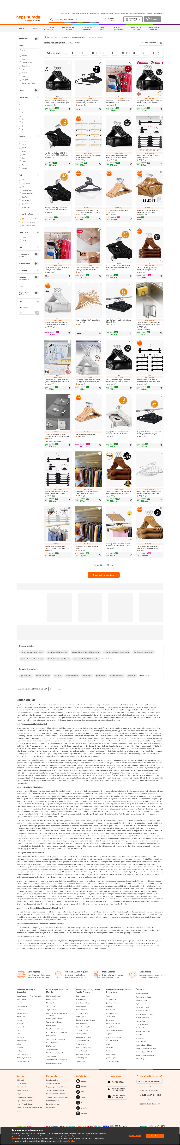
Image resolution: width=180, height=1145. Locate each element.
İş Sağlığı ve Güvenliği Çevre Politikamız (30, 1107)
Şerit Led (19, 1034)
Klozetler (19, 1020)
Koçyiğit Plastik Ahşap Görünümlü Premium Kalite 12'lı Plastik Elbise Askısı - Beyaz (117, 433)
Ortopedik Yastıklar (82, 1030)
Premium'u (30, 20)
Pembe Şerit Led (81, 1034)
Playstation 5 (140, 1028)
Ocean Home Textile (28, 83)
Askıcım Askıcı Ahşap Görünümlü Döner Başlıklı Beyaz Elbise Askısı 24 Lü (57, 323)
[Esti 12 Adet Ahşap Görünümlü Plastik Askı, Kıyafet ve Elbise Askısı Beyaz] (88, 358)
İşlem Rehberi (50, 1107)
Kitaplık (19, 1030)
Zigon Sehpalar (111, 999)
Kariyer (19, 1094)
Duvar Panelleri (22, 1041)
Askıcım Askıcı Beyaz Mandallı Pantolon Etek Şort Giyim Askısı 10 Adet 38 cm (56, 547)
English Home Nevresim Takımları (57, 1032)
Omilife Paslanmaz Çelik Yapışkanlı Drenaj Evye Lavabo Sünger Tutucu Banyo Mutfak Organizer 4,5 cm (148, 323)
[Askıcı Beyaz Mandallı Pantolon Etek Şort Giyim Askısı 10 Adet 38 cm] (57, 524)
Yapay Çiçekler (111, 1027)
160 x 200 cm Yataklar (83, 1054)
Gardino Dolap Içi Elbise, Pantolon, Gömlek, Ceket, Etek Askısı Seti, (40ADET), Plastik (87, 102)
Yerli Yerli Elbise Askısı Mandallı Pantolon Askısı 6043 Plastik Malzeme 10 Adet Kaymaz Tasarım (149, 381)
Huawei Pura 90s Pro (142, 1018)
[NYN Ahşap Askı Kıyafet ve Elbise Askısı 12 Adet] (119, 188)
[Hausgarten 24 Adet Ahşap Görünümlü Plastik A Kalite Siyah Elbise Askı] (149, 79)
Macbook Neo (140, 1021)
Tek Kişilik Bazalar (112, 1041)
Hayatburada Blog (52, 1080)
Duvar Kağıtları (21, 999)
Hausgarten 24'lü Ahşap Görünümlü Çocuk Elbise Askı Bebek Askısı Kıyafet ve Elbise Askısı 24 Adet (58, 381)
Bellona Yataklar (51, 999)
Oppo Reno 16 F (141, 1042)
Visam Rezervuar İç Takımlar (55, 1039)
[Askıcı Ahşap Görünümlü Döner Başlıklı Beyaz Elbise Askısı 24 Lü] (57, 300)
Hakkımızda (20, 1080)
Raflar (108, 996)
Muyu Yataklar (51, 1003)
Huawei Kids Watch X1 (143, 1011)
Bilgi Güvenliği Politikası (24, 1101)
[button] (57, 109)
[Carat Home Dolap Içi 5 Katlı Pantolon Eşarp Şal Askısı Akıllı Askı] (57, 246)
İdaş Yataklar (50, 1046)
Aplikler (19, 1044)
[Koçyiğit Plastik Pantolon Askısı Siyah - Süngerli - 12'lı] (119, 300)
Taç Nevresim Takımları (53, 1022)
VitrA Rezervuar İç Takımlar (55, 1053)
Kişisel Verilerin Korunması (25, 1097)
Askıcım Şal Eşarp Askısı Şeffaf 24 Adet (87, 547)
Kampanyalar (94, 13)
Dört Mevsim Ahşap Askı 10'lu (85, 434)
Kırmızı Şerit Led (81, 1051)
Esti (23, 69)
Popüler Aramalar (141, 1000)
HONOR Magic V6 (141, 1059)
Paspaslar (109, 1034)
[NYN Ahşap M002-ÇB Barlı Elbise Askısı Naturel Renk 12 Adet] (149, 188)
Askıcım (24, 55)
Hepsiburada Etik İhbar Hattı (149, 1104)
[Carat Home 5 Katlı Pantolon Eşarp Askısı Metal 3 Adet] (119, 79)
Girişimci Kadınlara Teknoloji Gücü (57, 1094)
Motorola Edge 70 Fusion (144, 1031)
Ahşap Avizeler (81, 1044)
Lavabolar (20, 1047)
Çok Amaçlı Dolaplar (112, 1003)
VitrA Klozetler (51, 1006)
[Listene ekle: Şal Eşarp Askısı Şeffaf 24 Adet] (99, 508)
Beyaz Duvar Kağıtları (83, 1027)
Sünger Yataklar (81, 999)
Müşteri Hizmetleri (121, 13)
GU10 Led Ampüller (82, 1041)
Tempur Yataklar (81, 1010)
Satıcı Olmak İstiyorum (53, 1083)
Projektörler (109, 1051)
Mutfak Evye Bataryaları (24, 1058)
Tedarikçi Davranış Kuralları (55, 1090)
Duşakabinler (21, 1010)
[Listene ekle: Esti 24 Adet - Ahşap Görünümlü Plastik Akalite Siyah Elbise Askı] (130, 117)
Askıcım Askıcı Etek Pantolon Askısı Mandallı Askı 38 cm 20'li (148, 156)
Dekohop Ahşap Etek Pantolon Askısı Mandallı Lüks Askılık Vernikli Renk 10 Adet (118, 545)
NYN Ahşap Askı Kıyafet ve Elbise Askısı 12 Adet (117, 211)
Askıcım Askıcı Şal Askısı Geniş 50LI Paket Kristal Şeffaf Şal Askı (87, 492)
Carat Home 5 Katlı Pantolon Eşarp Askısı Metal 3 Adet (117, 102)
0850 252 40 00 (149, 1095)
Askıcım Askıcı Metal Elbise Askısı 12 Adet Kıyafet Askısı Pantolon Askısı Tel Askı (149, 492)
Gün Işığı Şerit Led (82, 1013)
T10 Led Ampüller (81, 1023)
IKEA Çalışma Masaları (53, 996)
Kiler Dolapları (110, 1010)
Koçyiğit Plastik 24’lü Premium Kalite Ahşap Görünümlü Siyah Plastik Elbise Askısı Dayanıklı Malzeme (118, 266)
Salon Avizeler (80, 996)
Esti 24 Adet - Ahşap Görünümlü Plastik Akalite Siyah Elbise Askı (116, 156)
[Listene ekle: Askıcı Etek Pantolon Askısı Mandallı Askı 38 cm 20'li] (160, 117)
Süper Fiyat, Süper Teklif (80, 13)
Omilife (24, 76)
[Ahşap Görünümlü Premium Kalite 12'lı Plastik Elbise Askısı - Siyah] (57, 133)
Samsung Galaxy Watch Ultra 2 (146, 1055)
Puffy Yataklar (50, 1036)
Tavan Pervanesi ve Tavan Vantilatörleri (29, 996)
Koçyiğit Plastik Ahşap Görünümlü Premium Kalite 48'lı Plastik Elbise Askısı (56, 209)
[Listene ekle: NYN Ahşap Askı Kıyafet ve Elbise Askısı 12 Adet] (130, 172)
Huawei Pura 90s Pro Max (144, 1014)
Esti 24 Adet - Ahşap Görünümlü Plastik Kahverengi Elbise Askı (147, 269)
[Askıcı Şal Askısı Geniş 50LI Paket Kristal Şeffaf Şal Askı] (88, 469)
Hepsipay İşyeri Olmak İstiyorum (56, 1087)
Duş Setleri (20, 1037)
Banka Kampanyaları (53, 1104)
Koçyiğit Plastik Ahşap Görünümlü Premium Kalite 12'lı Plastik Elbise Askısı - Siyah (56, 154)
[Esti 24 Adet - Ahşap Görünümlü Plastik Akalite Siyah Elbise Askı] (119, 133)
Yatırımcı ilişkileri (22, 1087)
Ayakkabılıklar (21, 1027)
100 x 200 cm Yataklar (83, 1037)
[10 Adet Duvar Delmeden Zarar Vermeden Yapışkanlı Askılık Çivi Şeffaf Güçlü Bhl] (57, 412)
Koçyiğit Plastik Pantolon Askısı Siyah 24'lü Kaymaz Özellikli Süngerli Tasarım (149, 433)
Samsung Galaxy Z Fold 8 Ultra (146, 1048)
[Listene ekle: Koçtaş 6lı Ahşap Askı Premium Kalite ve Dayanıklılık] (99, 284)
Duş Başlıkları (110, 1017)
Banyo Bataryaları (22, 1054)
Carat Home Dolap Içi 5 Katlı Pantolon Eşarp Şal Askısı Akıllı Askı (57, 269)
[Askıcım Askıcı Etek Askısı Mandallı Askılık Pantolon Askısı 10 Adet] (57, 469)
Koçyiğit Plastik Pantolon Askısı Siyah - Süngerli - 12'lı (119, 321)
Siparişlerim (65, 13)
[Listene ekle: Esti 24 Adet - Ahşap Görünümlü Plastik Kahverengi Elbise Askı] (160, 229)
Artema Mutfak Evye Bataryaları (56, 1060)
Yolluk (108, 1044)
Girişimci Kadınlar (107, 13)
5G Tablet (139, 1035)
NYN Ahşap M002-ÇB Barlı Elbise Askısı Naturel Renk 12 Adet (148, 211)
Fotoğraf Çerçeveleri (112, 1061)
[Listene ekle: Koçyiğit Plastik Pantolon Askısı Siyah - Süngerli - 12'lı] (130, 284)
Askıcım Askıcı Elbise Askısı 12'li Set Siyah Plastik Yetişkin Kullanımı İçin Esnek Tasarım (87, 211)
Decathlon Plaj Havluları (54, 1063)
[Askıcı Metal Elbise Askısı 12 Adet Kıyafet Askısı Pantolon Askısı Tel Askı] (149, 469)
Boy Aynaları (110, 1020)
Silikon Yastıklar (81, 1061)
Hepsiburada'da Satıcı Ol (155, 13)
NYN (23, 59)
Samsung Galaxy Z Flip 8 (144, 1052)
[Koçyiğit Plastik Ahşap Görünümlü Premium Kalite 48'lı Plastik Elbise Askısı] (57, 188)
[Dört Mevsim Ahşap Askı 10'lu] (88, 412)
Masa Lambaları (111, 1054)
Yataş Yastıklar (51, 1056)
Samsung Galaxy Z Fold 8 (144, 1045)
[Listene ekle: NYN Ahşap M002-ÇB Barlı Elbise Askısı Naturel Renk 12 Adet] (160, 172)
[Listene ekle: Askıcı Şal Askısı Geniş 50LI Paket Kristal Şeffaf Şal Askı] (99, 453)
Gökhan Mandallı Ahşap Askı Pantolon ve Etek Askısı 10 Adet (88, 156)
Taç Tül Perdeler (51, 1010)
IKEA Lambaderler (52, 1042)
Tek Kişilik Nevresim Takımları (85, 1020)
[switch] (36, 38)
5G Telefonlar (140, 1038)
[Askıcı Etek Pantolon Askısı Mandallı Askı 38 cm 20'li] (149, 133)
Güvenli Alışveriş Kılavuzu (25, 1104)
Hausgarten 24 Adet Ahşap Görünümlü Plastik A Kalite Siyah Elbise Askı (149, 102)
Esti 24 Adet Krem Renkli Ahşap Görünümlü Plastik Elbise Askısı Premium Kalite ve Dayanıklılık (147, 547)
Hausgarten (25, 79)
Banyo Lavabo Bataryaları (114, 1030)
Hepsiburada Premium (137, 13)
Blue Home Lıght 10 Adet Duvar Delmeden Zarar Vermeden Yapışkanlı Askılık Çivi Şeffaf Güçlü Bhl (57, 435)
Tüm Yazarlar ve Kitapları (144, 997)
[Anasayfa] (45, 37)
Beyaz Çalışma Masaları (84, 1047)
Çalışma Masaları (22, 1013)
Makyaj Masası (21, 1017)
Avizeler (19, 1003)
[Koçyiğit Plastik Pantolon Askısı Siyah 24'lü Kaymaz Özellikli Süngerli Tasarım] (149, 412)
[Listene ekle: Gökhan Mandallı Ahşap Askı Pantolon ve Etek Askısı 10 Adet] (99, 117)
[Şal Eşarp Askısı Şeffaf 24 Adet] (88, 524)
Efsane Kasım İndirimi (142, 1007)
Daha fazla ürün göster (103, 575)
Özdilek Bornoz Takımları (54, 1018)
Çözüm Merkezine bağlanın (149, 1081)
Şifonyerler (109, 1006)
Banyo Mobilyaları (22, 1006)
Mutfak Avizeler (81, 1006)
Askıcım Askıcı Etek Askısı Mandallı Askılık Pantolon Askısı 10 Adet (56, 492)
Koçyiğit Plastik (27, 62)
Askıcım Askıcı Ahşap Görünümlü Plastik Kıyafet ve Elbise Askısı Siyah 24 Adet (57, 102)
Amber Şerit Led (81, 1017)
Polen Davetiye (51, 1025)
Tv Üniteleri (20, 1023)
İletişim (19, 1111)
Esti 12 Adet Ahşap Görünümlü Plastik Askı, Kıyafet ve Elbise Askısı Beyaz (88, 381)
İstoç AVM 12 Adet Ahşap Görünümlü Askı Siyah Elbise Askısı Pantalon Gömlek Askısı (118, 381)
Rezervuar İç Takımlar (113, 1023)
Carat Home (26, 66)
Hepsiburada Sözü (142, 994)
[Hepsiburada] (28, 17)
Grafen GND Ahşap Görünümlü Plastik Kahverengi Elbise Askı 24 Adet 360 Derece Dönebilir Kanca (118, 492)
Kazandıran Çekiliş (142, 1024)
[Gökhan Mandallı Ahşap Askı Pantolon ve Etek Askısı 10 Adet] (88, 133)
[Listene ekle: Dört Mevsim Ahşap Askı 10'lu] (99, 396)
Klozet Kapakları (111, 1013)
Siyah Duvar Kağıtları (83, 1003)
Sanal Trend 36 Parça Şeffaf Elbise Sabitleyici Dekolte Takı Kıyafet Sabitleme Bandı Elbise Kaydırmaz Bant (87, 269)
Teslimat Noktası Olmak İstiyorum (57, 1097)
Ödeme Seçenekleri (52, 1101)
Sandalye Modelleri (23, 1061)
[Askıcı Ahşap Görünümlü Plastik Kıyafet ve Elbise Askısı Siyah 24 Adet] (57, 79)
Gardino (24, 73)
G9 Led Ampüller (81, 1058)
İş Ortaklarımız (21, 1083)
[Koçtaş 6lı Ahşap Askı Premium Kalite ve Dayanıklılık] (88, 300)
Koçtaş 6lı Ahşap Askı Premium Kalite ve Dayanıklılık (88, 321)
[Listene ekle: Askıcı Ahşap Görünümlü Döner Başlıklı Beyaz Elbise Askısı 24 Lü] (69, 284)
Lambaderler (21, 1051)
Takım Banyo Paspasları (113, 1037)
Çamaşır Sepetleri (111, 1058)
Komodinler (109, 1047)
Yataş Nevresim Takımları (54, 1029)
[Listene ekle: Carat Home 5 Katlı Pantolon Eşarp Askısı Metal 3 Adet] (130, 62)
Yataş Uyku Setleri (52, 1049)
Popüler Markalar (141, 1004)
